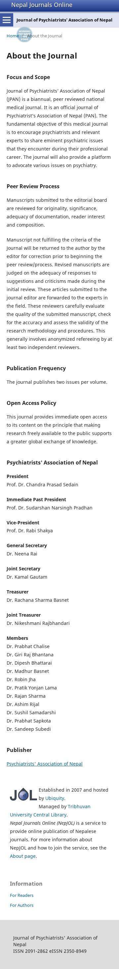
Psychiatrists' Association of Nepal (45, 764)
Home (13, 36)
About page (23, 856)
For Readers (21, 895)
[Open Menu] (6, 19)
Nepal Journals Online (41, 5)
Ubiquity (54, 798)
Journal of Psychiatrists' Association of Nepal (64, 20)
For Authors (21, 905)
